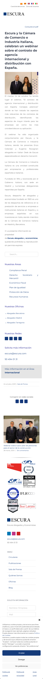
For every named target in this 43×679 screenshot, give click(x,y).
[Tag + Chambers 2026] (29, 461)
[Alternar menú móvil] (38, 15)
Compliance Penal (18, 270)
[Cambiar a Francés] (32, 3)
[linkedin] (6, 338)
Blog (11, 588)
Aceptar (22, 653)
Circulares (13, 557)
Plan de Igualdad (17, 287)
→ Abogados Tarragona (14, 323)
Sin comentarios (23, 450)
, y (23, 238)
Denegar (21, 660)
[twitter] (20, 338)
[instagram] (11, 338)
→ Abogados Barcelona (15, 313)
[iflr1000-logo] (27, 492)
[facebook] (15, 338)
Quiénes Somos (15, 575)
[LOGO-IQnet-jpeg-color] (13, 488)
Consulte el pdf (31, 27)
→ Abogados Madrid (13, 318)
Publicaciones (15, 563)
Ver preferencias (21, 666)
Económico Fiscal (17, 283)
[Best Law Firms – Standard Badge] (13, 500)
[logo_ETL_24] (14, 464)
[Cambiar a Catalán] (25, 3)
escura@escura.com (15, 353)
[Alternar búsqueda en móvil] (34, 15)
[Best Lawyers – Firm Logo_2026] (27, 504)
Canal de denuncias (18, 6)
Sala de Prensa (22, 384)
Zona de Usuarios (32, 6)
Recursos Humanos (18, 297)
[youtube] (18, 533)
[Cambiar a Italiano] (36, 3)
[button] (39, 620)
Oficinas (12, 581)
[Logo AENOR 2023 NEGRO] (29, 476)
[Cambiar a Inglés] (29, 3)
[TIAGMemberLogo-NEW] (15, 479)
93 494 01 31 (11, 359)
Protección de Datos (19, 292)
